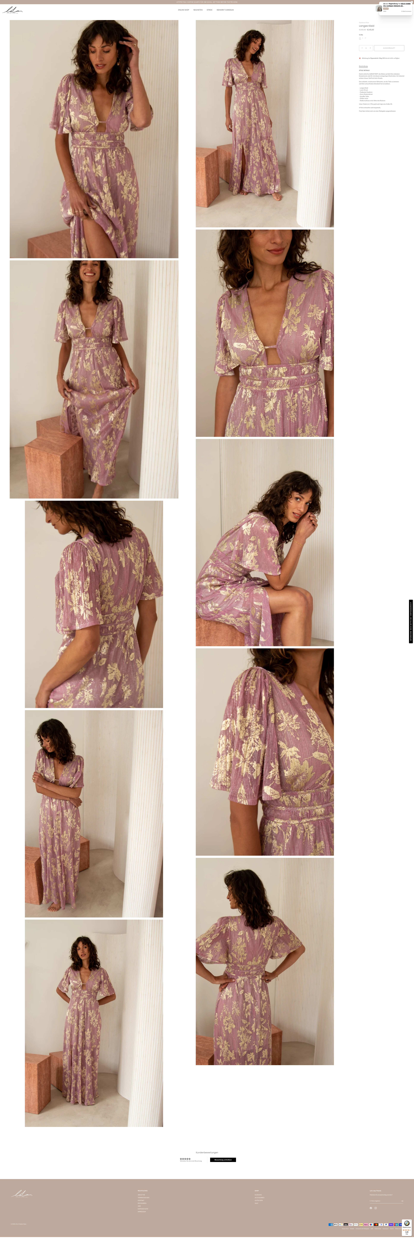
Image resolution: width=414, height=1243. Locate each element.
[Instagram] (376, 1208)
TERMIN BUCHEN (143, 1198)
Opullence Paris (364, 23)
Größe (361, 35)
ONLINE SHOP (183, 10)
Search (392, 1229)
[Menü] (410, 1220)
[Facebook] (371, 1208)
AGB (139, 1206)
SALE (256, 1203)
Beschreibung (363, 66)
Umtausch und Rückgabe (362, 1229)
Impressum (386, 1229)
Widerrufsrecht (399, 1229)
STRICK (209, 10)
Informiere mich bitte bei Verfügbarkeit (411, 621)
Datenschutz (378, 1229)
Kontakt (352, 1229)
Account (396, 10)
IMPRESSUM (142, 1212)
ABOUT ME (141, 1195)
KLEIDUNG (258, 1195)
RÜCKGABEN (142, 1203)
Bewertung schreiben (223, 1160)
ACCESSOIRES (259, 1198)
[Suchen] (403, 10)
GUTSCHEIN (259, 1200)
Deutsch (386, 10)
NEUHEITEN (198, 10)
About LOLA (345, 1229)
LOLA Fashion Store (20, 1224)
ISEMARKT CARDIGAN (225, 10)
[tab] (364, 66)
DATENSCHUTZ (143, 1209)
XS (360, 38)
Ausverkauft (389, 48)
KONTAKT (141, 1200)
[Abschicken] (402, 1201)
